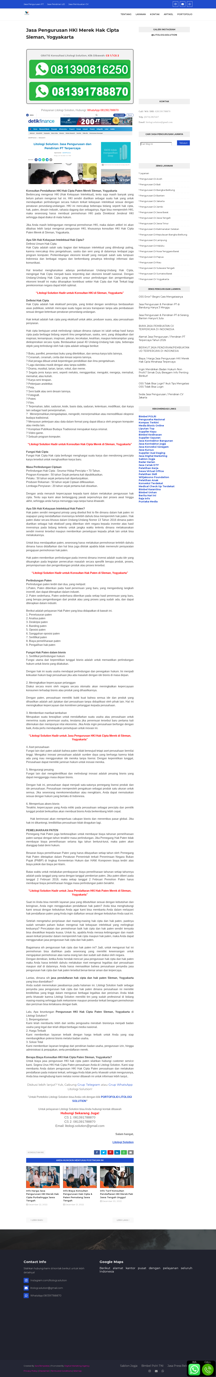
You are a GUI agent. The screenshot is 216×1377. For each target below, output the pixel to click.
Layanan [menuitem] (141, 14)
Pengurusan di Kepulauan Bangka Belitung (163, 234)
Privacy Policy (30, 1371)
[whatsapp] (189, 4)
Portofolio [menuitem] (184, 14)
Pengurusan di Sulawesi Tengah (157, 268)
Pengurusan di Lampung (153, 240)
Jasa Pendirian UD (56, 4)
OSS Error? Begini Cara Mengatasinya (161, 296)
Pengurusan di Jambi (151, 206)
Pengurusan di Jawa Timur (154, 223)
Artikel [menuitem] (168, 14)
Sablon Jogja (128, 1365)
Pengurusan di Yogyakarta (154, 279)
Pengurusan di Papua (152, 257)
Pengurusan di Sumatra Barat (156, 273)
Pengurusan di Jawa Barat (154, 212)
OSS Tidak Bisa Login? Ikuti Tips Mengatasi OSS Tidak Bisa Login (164, 385)
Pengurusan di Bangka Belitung (157, 190)
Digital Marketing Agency (77, 1366)
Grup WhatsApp (121, 1084)
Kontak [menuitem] (155, 14)
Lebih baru (37, 1220)
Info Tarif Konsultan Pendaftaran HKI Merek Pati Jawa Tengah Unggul (116, 1194)
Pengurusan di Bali (150, 184)
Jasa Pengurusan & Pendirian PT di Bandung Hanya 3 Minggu (159, 306)
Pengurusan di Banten (152, 195)
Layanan (144, 173)
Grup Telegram (88, 1084)
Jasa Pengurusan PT (34, 4)
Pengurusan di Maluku (152, 245)
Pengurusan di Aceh (151, 178)
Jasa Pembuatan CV (78, 4)
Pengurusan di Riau (150, 262)
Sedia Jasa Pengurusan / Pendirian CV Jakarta (161, 396)
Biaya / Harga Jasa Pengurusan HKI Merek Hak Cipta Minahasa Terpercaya (164, 360)
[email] (182, 4)
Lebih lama (122, 1220)
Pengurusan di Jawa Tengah (155, 217)
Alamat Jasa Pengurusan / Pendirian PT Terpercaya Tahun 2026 (162, 338)
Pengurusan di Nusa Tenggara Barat (159, 251)
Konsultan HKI (36, 1152)
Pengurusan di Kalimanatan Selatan (159, 229)
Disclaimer (44, 1371)
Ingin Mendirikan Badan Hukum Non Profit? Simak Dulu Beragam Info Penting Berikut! (163, 372)
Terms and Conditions (61, 1371)
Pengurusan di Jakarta (152, 201)
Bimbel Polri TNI (152, 1365)
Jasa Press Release (180, 1365)
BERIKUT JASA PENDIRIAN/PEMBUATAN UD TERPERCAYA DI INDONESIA (164, 349)
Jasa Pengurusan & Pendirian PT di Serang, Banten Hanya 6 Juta (164, 317)
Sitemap (77, 1371)
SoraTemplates (42, 1366)
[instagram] (175, 4)
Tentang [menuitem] (125, 14)
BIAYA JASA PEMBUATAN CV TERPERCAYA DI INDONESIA (156, 327)
